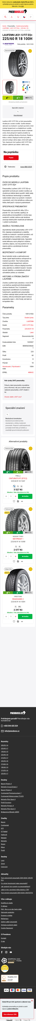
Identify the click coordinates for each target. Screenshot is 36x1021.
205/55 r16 (4, 745)
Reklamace (4, 919)
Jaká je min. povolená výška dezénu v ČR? (15, 890)
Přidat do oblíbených (14, 501)
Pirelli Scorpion (6, 803)
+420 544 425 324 (11, 726)
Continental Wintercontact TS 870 (12, 796)
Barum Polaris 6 (6, 790)
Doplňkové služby (7, 903)
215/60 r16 (4, 764)
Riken (3, 847)
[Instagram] (6, 952)
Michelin (4, 841)
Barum (3, 822)
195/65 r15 (4, 752)
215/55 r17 (4, 758)
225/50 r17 (4, 774)
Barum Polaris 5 (6, 784)
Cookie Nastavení (7, 928)
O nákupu (4, 906)
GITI (2, 828)
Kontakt (3, 938)
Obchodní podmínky (7, 912)
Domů (4, 26)
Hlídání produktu (22, 501)
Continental (5, 825)
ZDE (22, 6)
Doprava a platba (6, 915)
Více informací (18, 115)
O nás (3, 941)
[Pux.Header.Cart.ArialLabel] (18, 16)
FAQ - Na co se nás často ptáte (11, 909)
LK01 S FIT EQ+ (15, 28)
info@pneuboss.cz (12, 731)
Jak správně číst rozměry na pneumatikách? (15, 886)
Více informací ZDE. (10, 1014)
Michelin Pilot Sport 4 (8, 799)
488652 (31, 372)
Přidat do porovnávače (18, 501)
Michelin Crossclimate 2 (9, 787)
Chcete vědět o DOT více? (13, 397)
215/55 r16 (4, 770)
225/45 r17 (4, 748)
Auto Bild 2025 (26, 167)
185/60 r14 (4, 767)
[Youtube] (10, 952)
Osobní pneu (29, 318)
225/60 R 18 (29, 329)
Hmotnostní (6, 367)
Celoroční (4, 867)
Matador (4, 838)
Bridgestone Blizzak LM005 (10, 812)
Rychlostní (16, 367)
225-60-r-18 (24, 28)
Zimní (3, 864)
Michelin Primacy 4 (7, 806)
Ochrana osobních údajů (9, 925)
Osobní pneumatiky (22, 26)
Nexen (3, 844)
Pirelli (3, 850)
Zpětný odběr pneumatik (9, 922)
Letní (32, 332)
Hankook (4, 835)
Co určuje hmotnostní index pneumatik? (14, 883)
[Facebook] (2, 952)
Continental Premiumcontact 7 (11, 793)
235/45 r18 (4, 761)
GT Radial (4, 831)
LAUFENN (5, 28)
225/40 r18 (4, 755)
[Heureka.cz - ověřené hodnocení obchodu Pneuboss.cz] (6, 968)
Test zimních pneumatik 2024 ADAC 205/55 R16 (17, 893)
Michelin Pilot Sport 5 (8, 809)
